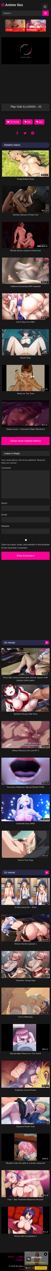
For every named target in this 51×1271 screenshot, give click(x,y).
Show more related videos (25, 440)
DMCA (22, 1257)
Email (4, 514)
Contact (19, 1260)
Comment (6, 468)
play (40, 122)
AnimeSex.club (25, 1269)
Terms (11, 1257)
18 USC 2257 (36, 1257)
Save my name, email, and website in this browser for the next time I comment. (25, 546)
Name (5, 503)
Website (5, 526)
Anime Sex (13, 5)
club (29, 122)
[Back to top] (43, 1263)
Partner (31, 1260)
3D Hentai (14, 122)
